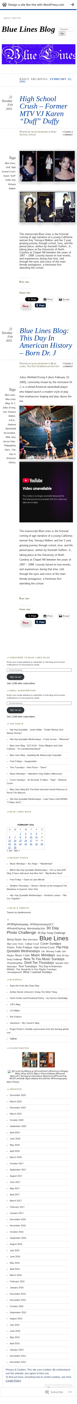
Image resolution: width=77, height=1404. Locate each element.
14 (15, 840)
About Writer (12, 18)
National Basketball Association (10, 428)
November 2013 (18, 1362)
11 (36, 837)
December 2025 (18, 1095)
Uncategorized (14, 972)
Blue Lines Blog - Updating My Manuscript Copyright (35, 755)
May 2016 (15, 1263)
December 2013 (18, 1356)
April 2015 (15, 1343)
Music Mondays (43, 955)
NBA (8, 437)
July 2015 (14, 1325)
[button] (28, 167)
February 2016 (17, 1281)
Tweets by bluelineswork (19, 912)
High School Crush (44, 947)
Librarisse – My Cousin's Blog (24, 1023)
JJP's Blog (15, 1004)
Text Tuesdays (27, 966)
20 (9, 844)
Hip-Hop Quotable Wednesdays (37, 949)
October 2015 (16, 1306)
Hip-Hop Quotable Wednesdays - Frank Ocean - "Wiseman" (39, 739)
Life (43, 951)
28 (15, 847)
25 (36, 844)
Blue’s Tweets (19, 908)
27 (9, 847)
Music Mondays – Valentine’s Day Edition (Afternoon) (36, 773)
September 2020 (18, 1126)
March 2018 (16, 1157)
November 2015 (18, 1300)
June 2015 (15, 1331)
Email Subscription (23, 690)
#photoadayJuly (36, 928)
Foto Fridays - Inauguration (23, 761)
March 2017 (16, 1200)
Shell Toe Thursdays (39, 962)
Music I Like (22, 955)
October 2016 (16, 1232)
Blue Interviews (30, 939)
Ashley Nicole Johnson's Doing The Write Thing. (33, 992)
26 (42, 844)
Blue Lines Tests (15, 944)
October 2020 (16, 1120)
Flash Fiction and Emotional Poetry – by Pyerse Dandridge (39, 998)
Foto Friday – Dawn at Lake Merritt (27, 879)
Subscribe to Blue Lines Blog (30, 657)
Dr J (13, 403)
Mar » (17, 850)
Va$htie (13, 1038)
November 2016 (18, 1225)
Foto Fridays (24, 947)
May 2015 (15, 1337)
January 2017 (16, 1213)
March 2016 (16, 1275)
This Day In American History (43, 366)
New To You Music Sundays (44, 959)
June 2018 (15, 1138)
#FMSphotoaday (18, 924)
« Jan (9, 850)
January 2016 (16, 1287)
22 (20, 844)
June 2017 (15, 1182)
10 (31, 837)
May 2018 (15, 1145)
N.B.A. (12, 420)
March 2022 (16, 1114)
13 (9, 840)
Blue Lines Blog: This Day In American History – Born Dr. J (46, 341)
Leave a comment (68, 133)
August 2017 (16, 1176)
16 (26, 840)
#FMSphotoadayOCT (42, 924)
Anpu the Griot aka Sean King (24, 985)
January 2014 (16, 1350)
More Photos (13, 1082)
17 (31, 840)
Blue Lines (10, 163)
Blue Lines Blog (28, 29)
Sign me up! (15, 677)
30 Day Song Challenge (51, 933)
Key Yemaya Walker (12, 184)
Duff (8, 167)
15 (20, 840)
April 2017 (15, 1194)
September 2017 (18, 1169)
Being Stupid (14, 939)
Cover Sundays (50, 943)
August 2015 (16, 1318)
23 (26, 844)
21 (15, 844)
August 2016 (16, 1244)
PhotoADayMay (15, 963)
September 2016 (18, 1238)
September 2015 (18, 1312)
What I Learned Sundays (37, 972)
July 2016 (14, 1250)
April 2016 (15, 1269)
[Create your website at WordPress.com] (38, 4)
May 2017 (15, 1188)
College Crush (32, 944)
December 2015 (18, 1294)
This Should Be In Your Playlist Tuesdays (36, 969)
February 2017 (17, 1207)
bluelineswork (39, 131)
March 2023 (16, 1101)
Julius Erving (8, 407)
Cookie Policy (13, 1380)
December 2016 (18, 1219)
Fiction (11, 947)
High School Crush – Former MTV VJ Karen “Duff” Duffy (43, 109)
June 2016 (15, 1256)
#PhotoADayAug (16, 928)
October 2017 (16, 1163)
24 (31, 844)
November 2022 (18, 1107)
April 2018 (15, 1151)
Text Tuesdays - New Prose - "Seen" (28, 767)
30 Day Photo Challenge (33, 930)
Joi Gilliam (15, 1010)
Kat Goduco (16, 1016)
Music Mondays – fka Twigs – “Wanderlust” (31, 863)
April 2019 (15, 1132)
